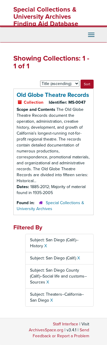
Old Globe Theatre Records (53, 95)
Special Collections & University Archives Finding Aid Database (45, 17)
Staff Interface (65, 324)
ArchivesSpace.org (46, 330)
